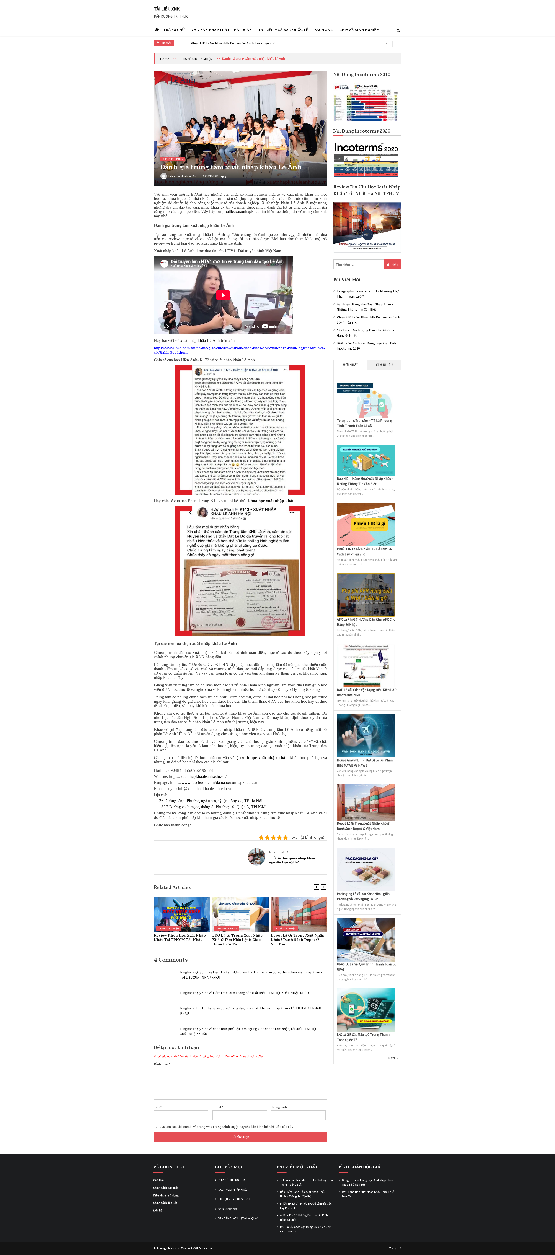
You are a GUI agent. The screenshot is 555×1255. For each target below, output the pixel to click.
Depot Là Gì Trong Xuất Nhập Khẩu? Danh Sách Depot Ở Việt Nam (297, 939)
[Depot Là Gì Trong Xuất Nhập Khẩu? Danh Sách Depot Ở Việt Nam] (366, 787)
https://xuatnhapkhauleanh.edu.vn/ (198, 776)
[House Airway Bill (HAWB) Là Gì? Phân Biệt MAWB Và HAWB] (366, 716)
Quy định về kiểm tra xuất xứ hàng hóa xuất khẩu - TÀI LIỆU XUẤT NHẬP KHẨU (252, 993)
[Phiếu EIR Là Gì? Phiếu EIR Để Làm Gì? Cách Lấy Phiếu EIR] (366, 505)
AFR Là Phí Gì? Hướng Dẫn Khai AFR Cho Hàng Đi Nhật (230, 43)
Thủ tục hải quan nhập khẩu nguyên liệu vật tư (292, 860)
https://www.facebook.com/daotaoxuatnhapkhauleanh (215, 782)
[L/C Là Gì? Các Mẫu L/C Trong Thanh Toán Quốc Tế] (366, 991)
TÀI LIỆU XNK (167, 8)
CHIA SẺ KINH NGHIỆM (359, 29)
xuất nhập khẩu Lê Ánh (200, 340)
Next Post (276, 852)
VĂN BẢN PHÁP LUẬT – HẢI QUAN (221, 29)
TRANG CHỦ (174, 29)
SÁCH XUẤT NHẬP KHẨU (233, 1190)
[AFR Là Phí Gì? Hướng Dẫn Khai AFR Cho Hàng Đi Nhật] (366, 576)
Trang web (279, 1107)
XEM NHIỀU (384, 365)
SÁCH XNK (324, 29)
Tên (158, 1107)
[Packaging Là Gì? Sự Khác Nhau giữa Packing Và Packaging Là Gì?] (366, 850)
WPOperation (203, 1248)
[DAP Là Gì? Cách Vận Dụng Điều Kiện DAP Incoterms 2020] (366, 646)
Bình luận (162, 1064)
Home (164, 59)
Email (217, 1107)
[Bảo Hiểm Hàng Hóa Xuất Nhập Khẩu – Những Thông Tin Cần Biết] (366, 447)
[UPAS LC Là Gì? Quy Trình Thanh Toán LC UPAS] (366, 920)
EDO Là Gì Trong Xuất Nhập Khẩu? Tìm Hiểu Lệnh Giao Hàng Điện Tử (237, 939)
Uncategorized (228, 1209)
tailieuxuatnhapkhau (243, 211)
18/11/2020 (212, 176)
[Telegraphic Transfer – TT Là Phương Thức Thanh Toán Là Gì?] (366, 377)
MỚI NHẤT (350, 365)
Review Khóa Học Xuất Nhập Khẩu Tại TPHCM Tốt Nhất (180, 937)
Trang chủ (395, 1248)
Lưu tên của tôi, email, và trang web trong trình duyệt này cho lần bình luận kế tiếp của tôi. (226, 1126)
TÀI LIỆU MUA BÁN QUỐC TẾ (283, 29)
